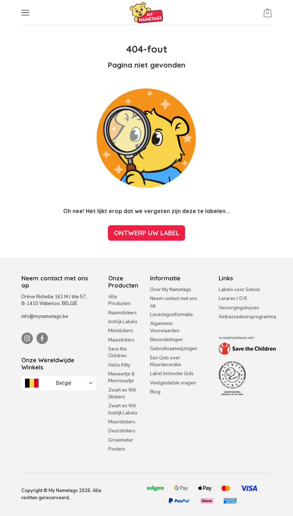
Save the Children (117, 352)
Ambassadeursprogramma (247, 317)
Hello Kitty (119, 365)
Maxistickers (121, 340)
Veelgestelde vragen (173, 383)
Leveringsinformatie (171, 314)
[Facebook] (42, 338)
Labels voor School (239, 289)
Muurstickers (121, 422)
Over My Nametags (170, 289)
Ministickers (120, 331)
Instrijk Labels (123, 322)
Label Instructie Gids (172, 373)
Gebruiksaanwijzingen (173, 348)
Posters (116, 449)
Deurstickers (121, 431)
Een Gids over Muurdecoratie (165, 361)
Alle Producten (119, 300)
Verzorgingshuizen (239, 308)
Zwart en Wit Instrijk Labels (123, 409)
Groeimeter (120, 440)
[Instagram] (27, 338)
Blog (155, 392)
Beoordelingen (166, 339)
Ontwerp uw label (146, 233)
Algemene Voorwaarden (164, 327)
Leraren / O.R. (233, 298)
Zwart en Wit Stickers (122, 393)
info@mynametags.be (44, 316)
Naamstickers (122, 313)
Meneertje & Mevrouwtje (121, 377)
